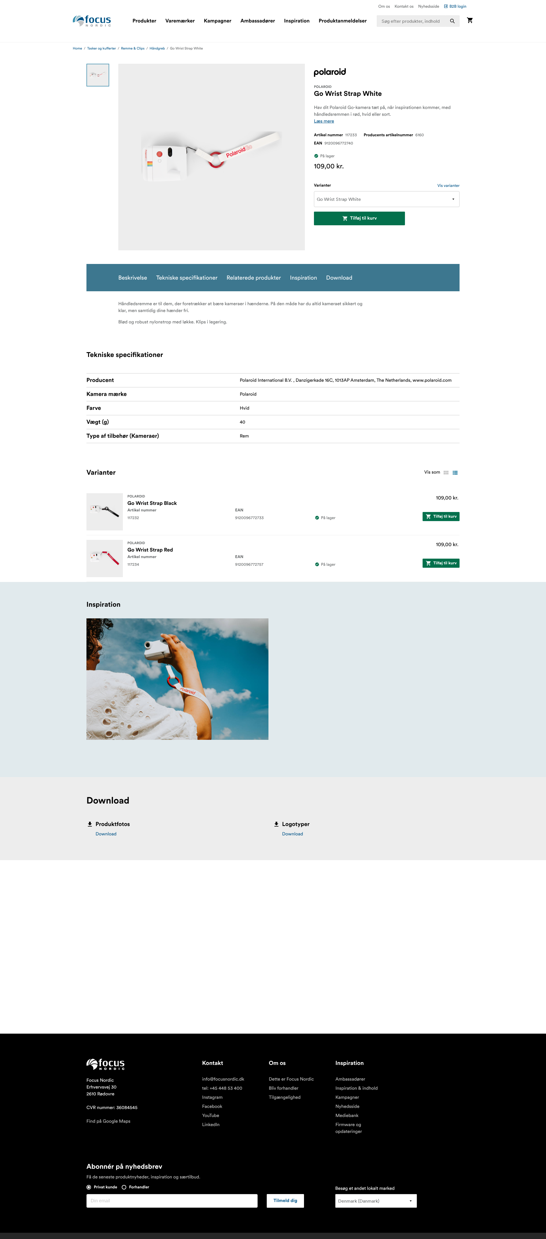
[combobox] (418, 21)
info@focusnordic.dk (223, 1079)
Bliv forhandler (283, 1088)
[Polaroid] (330, 72)
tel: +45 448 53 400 (222, 1088)
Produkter (144, 21)
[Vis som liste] (455, 472)
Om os (384, 6)
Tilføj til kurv (363, 218)
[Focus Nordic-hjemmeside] (92, 21)
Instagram (212, 1097)
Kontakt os (403, 6)
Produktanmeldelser (343, 21)
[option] (97, 75)
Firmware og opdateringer (348, 1128)
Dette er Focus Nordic (291, 1079)
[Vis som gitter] (445, 472)
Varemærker (180, 21)
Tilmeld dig (285, 1201)
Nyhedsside (428, 6)
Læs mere (324, 121)
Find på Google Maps (108, 1121)
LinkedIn (211, 1125)
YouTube (210, 1115)
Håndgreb (157, 48)
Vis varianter (448, 185)
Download (106, 834)
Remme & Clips (133, 48)
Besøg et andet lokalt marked (365, 1188)
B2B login (457, 6)
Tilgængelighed (285, 1097)
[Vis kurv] (469, 21)
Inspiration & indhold (356, 1088)
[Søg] (452, 21)
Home (77, 48)
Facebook (212, 1106)
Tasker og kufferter (101, 48)
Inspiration (297, 21)
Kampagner (217, 21)
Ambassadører (258, 21)
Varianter (322, 185)
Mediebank (346, 1115)
